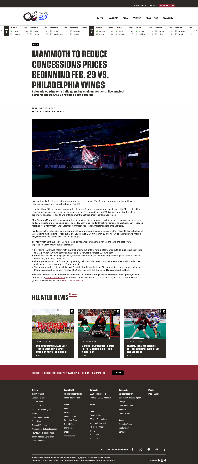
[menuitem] (103, 18)
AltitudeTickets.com (55, 277)
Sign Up (117, 373)
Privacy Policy (47, 460)
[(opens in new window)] (132, 449)
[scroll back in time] (2, 31)
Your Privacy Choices (72, 460)
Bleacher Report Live (73, 280)
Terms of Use (36, 460)
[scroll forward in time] (196, 31)
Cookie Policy (58, 460)
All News (73, 294)
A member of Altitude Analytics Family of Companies (98, 460)
